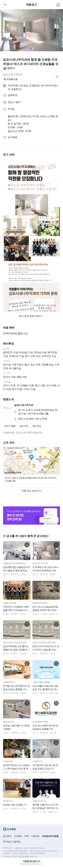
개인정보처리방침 (50, 836)
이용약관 (35, 836)
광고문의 (7, 836)
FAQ (27, 836)
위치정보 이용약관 (11, 841)
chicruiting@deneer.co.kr (28, 857)
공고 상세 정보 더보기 (31, 316)
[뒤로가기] (5, 4)
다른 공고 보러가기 (31, 490)
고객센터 (18, 836)
